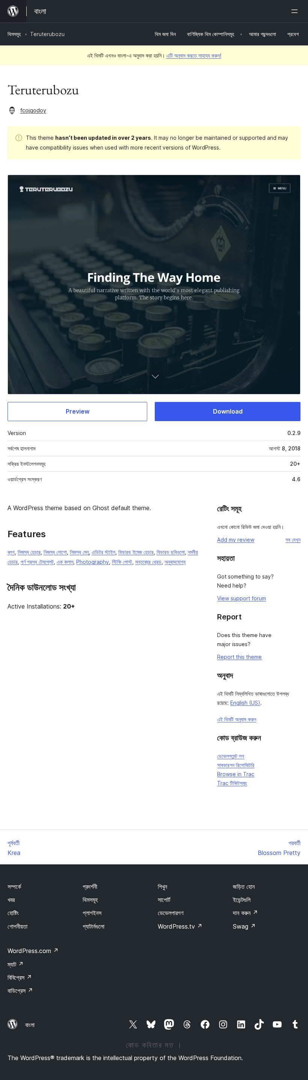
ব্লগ (11, 552)
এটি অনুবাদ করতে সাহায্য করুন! (193, 55)
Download (228, 411)
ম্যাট (16, 964)
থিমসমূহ (14, 34)
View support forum (241, 598)
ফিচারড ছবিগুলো (171, 552)
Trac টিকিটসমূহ (232, 783)
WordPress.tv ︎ (180, 926)
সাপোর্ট (164, 899)
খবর (11, 899)
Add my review (235, 539)
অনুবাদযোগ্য (175, 562)
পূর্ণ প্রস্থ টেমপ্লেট (37, 562)
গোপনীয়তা (17, 926)
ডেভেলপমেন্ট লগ (230, 756)
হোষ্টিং (13, 913)
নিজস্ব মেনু (79, 552)
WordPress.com (33, 951)
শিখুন (162, 886)
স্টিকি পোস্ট (122, 562)
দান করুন (245, 913)
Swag (244, 926)
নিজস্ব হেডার (29, 552)
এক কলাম (65, 562)
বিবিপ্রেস (20, 977)
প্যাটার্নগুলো (93, 926)
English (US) (245, 702)
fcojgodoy (33, 110)
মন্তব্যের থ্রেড (148, 562)
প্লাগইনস (92, 913)
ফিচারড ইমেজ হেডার (136, 552)
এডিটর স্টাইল (103, 552)
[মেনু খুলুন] (296, 11)
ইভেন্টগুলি (242, 899)
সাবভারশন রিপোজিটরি (235, 765)
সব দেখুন (292, 539)
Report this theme (239, 657)
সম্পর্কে (14, 886)
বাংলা (30, 1025)
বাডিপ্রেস (20, 990)
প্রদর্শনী (90, 886)
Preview (77, 411)
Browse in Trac (235, 774)
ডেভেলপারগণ (170, 913)
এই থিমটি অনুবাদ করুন (236, 719)
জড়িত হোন (244, 886)
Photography (92, 562)
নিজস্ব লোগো (55, 552)
